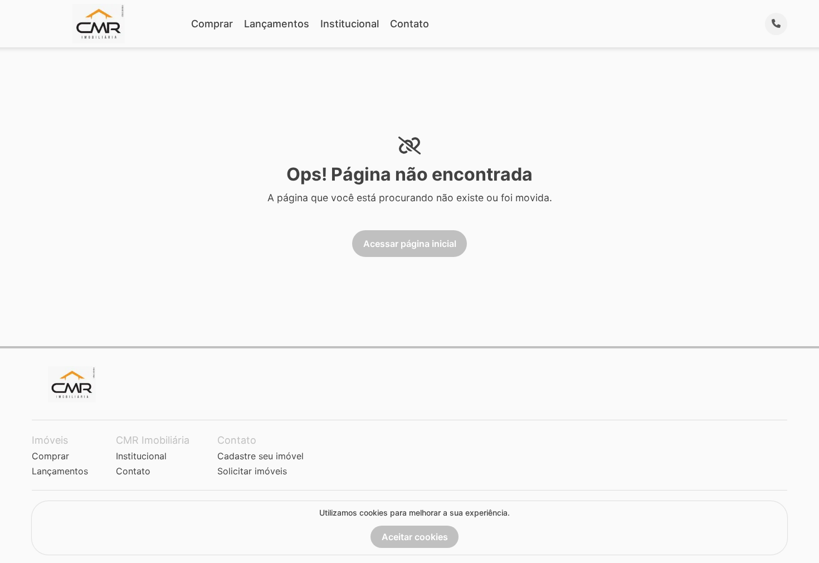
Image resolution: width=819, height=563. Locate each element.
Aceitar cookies (415, 536)
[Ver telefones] (776, 24)
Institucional (349, 24)
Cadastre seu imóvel (260, 456)
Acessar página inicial (409, 243)
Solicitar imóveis (252, 471)
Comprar (212, 24)
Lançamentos (276, 24)
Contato (409, 24)
